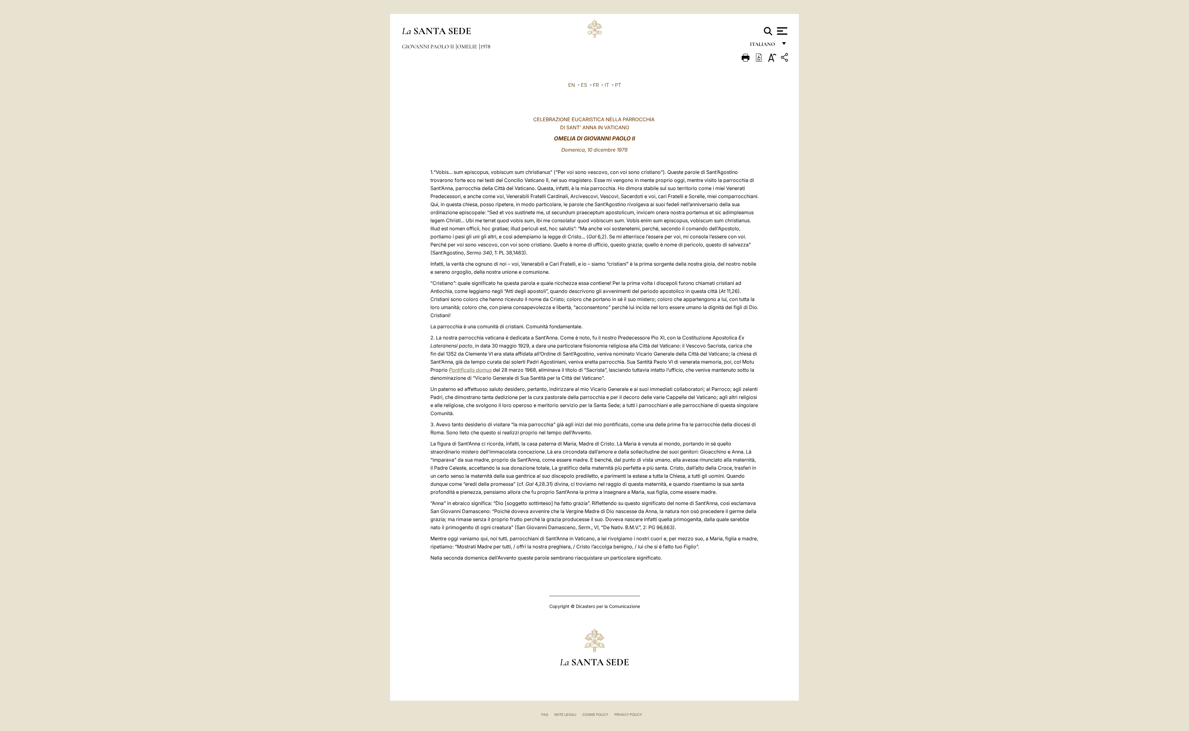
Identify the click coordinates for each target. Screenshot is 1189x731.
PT (618, 85)
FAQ (544, 714)
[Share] (785, 58)
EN (571, 85)
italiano (763, 46)
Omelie (467, 46)
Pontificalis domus (470, 370)
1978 (485, 46)
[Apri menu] (781, 31)
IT (607, 85)
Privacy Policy (628, 714)
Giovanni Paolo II (428, 46)
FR (596, 85)
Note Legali (565, 714)
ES (584, 85)
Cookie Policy (595, 714)
